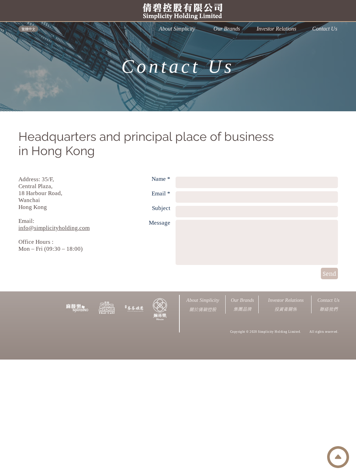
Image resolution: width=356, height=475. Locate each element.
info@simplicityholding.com (54, 228)
